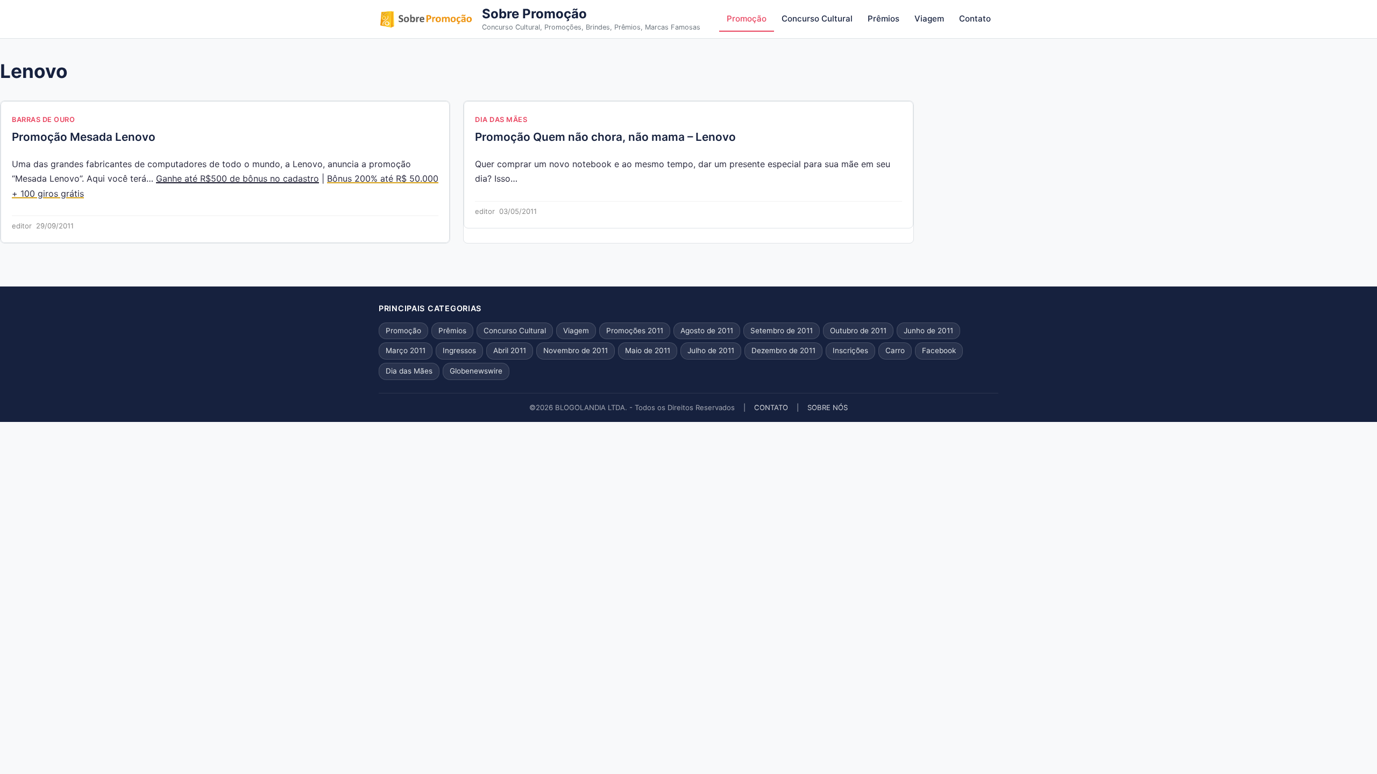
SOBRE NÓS (827, 407)
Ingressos (459, 350)
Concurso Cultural (817, 18)
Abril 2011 (509, 350)
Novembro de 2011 (575, 350)
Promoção (746, 18)
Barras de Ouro (43, 120)
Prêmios (883, 18)
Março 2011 (405, 350)
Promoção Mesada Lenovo (83, 137)
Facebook (939, 350)
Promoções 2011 (634, 330)
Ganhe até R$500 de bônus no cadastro (237, 178)
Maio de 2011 (647, 350)
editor (22, 225)
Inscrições (850, 350)
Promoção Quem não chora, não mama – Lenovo (605, 137)
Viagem (929, 18)
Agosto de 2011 (706, 330)
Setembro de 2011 (781, 330)
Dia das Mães (501, 120)
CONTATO (771, 407)
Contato (975, 18)
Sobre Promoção (534, 14)
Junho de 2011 (928, 330)
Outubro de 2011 (858, 330)
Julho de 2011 (710, 350)
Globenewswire (476, 371)
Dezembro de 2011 (783, 350)
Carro (895, 350)
